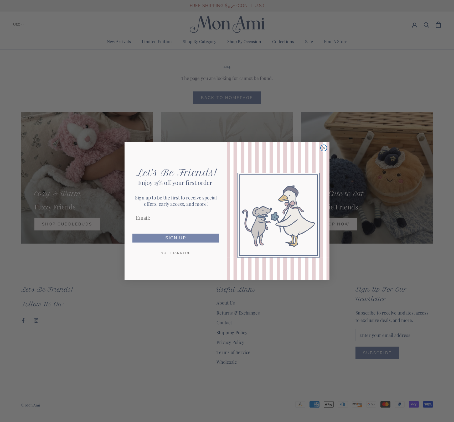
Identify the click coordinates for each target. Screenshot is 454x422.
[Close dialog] (324, 148)
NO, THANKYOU (176, 253)
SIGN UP (175, 238)
